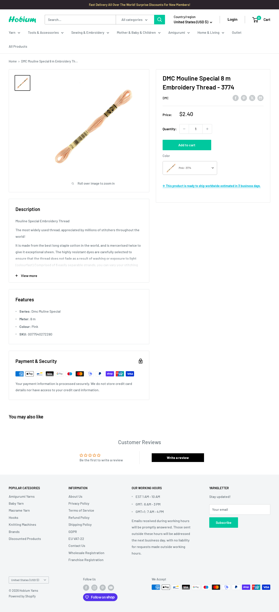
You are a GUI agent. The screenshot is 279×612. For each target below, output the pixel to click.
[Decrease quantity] (184, 128)
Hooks (13, 517)
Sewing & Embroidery (87, 32)
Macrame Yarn (19, 510)
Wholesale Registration (86, 553)
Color (166, 156)
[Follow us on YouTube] (111, 588)
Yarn (12, 32)
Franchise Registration (86, 560)
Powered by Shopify (22, 596)
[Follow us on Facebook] (86, 588)
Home (13, 61)
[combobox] (190, 168)
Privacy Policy (78, 503)
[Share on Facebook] (236, 97)
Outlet (237, 32)
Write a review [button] (178, 457)
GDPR (72, 531)
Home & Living (208, 32)
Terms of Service (81, 510)
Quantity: (170, 129)
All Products (18, 46)
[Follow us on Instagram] (94, 588)
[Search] (159, 19)
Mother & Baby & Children (136, 32)
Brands (14, 531)
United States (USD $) (25, 580)
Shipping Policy (80, 524)
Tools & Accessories (43, 32)
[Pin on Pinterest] (244, 97)
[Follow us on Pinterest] (103, 588)
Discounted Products (25, 538)
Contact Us (76, 545)
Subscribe (223, 522)
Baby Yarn (16, 503)
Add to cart (186, 145)
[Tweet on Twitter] (252, 97)
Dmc (166, 98)
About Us (75, 496)
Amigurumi (176, 32)
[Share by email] (260, 97)
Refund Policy (79, 517)
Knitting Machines (22, 524)
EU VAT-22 (76, 538)
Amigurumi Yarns (22, 496)
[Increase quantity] (207, 128)
